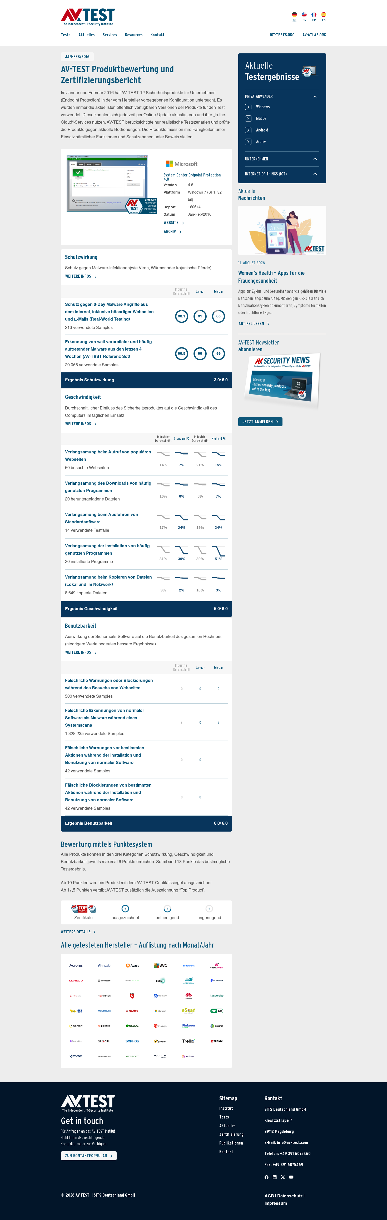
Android (262, 130)
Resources (134, 34)
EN (304, 20)
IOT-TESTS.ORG (282, 34)
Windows (263, 106)
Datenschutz (289, 1196)
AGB (269, 1196)
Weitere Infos (78, 276)
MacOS (261, 118)
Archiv (170, 231)
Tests (66, 34)
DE (294, 20)
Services (110, 34)
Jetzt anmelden (257, 421)
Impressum (276, 1204)
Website (171, 222)
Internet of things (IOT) (266, 173)
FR (314, 20)
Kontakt (158, 34)
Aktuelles (86, 34)
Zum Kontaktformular (86, 1155)
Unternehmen (256, 158)
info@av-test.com (292, 1142)
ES (324, 20)
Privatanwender (259, 96)
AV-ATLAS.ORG (314, 34)
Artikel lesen (251, 323)
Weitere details (76, 931)
